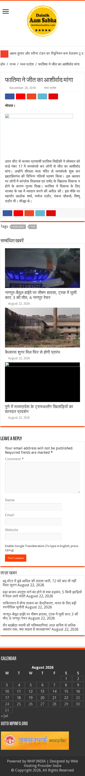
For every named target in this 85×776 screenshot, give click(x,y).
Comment (14, 459)
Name (10, 500)
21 (54, 698)
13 (42, 691)
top (33, 226)
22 (66, 698)
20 (42, 698)
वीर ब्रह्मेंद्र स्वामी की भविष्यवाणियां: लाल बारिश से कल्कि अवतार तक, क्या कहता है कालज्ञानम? (39, 627)
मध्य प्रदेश (27, 64)
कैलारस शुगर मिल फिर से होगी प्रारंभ (32, 352)
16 (78, 691)
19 (31, 698)
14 (54, 691)
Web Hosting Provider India (51, 763)
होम (3, 64)
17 (7, 698)
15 (66, 691)
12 (31, 691)
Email (9, 515)
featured (18, 226)
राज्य (13, 64)
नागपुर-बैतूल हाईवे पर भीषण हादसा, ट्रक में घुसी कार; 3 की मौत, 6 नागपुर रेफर (41, 295)
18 (19, 698)
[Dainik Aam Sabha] (43, 20)
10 (7, 691)
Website (11, 530)
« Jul (4, 716)
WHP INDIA (36, 761)
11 (19, 691)
